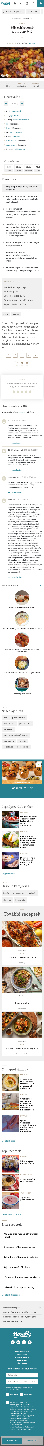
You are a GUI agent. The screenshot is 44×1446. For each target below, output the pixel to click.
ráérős (5, 314)
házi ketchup (9, 723)
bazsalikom (11, 140)
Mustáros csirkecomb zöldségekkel (22, 1048)
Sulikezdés (24, 812)
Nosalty (22, 963)
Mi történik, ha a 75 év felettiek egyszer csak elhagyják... (27, 861)
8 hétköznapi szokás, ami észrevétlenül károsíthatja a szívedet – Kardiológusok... (27, 1104)
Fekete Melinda (22, 1054)
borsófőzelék (23, 747)
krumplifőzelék (26, 1175)
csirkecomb (16, 111)
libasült (6, 893)
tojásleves (8, 747)
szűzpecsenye (18, 893)
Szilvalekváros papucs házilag (27, 1162)
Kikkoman (22, 1008)
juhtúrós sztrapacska (13, 11)
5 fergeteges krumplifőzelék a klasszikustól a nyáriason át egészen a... (27, 1083)
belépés (22, 412)
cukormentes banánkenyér (15, 735)
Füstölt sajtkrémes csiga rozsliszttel (22, 1277)
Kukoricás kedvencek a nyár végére (19, 1317)
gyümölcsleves (26, 1193)
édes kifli (23, 1156)
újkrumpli (14, 115)
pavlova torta (18, 717)
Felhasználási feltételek (22, 1352)
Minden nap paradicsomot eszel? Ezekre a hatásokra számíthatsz (28, 821)
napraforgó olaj (16, 132)
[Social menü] (21, 3)
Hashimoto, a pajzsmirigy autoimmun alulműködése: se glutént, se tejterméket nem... (28, 841)
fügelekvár (8, 729)
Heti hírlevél (28, 1394)
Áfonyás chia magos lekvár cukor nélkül (21, 1235)
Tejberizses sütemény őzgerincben (21, 1257)
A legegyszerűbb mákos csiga (19, 1247)
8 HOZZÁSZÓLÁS (33, 43)
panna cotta (25, 723)
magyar (16, 314)
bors (8, 128)
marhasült (32, 893)
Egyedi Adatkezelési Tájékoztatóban (23, 1427)
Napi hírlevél (14, 1394)
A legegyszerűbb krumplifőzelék (28, 1180)
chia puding (8, 741)
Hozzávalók (12, 1441)
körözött (22, 741)
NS (22, 38)
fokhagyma (20, 149)
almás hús (7, 900)
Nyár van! (24, 832)
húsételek (16, 18)
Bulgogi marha (22, 1003)
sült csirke (27, 18)
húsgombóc (20, 900)
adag (16, 103)
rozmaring (10, 145)
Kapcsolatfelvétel (22, 1357)
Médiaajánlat (22, 1363)
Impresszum (22, 1360)
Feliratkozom (30, 1381)
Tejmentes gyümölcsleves (27, 1198)
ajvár (5, 717)
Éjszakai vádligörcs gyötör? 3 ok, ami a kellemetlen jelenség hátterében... (28, 1126)
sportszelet (33, 11)
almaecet (16, 136)
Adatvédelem (22, 1354)
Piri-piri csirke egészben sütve (22, 957)
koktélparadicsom (21, 119)
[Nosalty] (5, 3)
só (7, 124)
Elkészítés (31, 1441)
